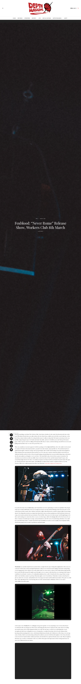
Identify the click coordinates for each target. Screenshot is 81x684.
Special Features (47, 18)
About (65, 18)
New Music (20, 18)
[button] (40, 497)
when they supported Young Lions (53, 463)
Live (40, 18)
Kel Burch (41, 231)
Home (14, 18)
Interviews (27, 18)
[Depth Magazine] (40, 8)
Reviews (34, 18)
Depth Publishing (57, 18)
